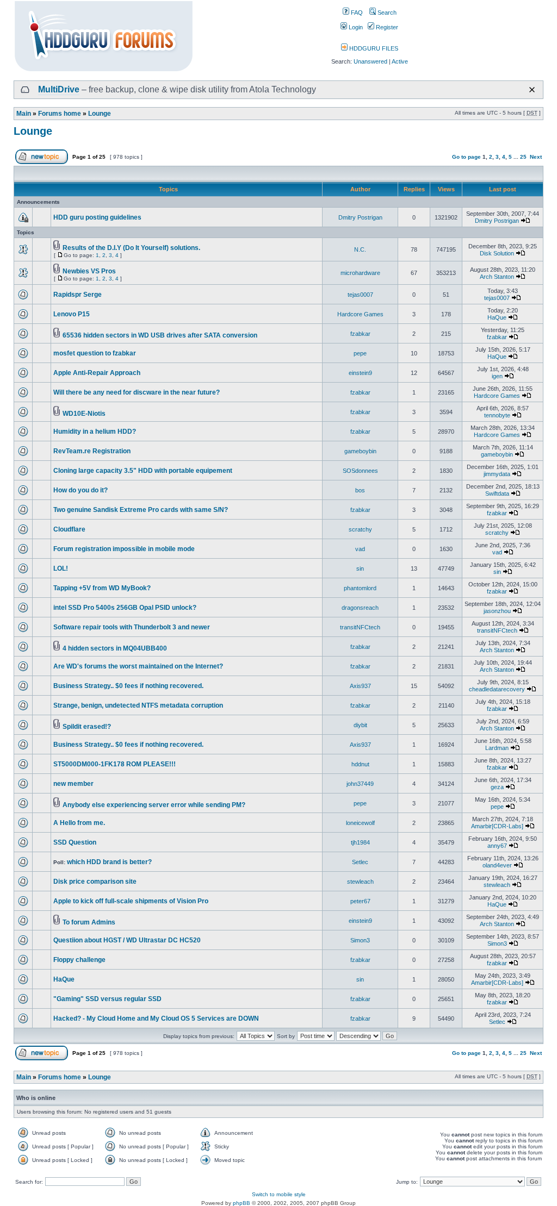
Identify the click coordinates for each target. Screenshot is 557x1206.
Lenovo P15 (71, 314)
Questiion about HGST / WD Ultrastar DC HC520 (127, 940)
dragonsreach (360, 607)
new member (73, 784)
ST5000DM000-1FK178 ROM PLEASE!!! (114, 764)
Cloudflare (69, 529)
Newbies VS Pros (89, 271)
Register (386, 27)
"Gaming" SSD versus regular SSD (107, 999)
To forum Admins (89, 922)
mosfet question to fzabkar (94, 353)
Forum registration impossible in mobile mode (124, 549)
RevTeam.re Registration (92, 451)
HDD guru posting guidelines (97, 217)
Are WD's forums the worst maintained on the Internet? (138, 666)
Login (355, 27)
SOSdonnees (360, 470)
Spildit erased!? (87, 726)
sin (360, 568)
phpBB (241, 1203)
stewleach (360, 881)
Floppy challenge (79, 960)
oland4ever (497, 865)
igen (497, 376)
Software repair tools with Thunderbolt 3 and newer (131, 627)
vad (360, 549)
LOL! (60, 568)
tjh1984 (360, 842)
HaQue (496, 317)
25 (523, 157)
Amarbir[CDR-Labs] (497, 826)
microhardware (360, 273)
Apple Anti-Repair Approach (96, 373)
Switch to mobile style (279, 1194)
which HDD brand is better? (109, 862)
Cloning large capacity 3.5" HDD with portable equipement (142, 470)
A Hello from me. (79, 823)
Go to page (466, 157)
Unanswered (370, 61)
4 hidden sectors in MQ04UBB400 (115, 648)
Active (400, 61)
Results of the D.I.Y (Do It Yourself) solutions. (131, 248)
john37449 (360, 783)
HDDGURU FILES (373, 48)
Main (23, 113)
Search (386, 12)
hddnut (360, 764)
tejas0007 (360, 294)
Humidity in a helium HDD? (94, 431)
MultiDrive (58, 89)
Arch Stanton (497, 276)
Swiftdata (497, 493)
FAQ (356, 12)
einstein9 (360, 373)
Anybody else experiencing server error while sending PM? (154, 805)
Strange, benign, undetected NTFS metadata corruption (138, 705)
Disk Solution (497, 253)
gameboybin (360, 451)
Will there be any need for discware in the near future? (136, 392)
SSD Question (74, 842)
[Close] (532, 89)
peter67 (360, 901)
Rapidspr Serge (77, 294)
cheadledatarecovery (497, 689)
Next (536, 157)
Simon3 (360, 940)
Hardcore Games (360, 314)
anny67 (497, 845)
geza (497, 787)
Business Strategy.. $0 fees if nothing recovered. (128, 686)
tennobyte (497, 415)
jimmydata (497, 474)
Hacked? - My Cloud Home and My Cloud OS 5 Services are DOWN (156, 1018)
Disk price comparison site (95, 881)
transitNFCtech (360, 627)
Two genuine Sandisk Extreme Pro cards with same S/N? (140, 510)
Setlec (360, 862)
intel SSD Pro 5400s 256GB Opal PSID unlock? (124, 607)
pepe (360, 353)
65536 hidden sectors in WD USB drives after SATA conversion (160, 335)
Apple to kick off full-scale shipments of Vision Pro (130, 901)
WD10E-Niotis (84, 413)
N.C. (360, 249)
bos (360, 490)
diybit (360, 725)
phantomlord (360, 588)
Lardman (497, 748)
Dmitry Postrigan (360, 217)
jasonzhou (497, 611)
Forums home (59, 113)
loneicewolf (360, 823)
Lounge (99, 113)
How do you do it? (80, 490)
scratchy (360, 529)
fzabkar (360, 333)
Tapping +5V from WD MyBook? (102, 588)
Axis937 (360, 686)
